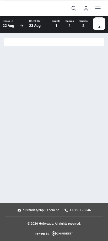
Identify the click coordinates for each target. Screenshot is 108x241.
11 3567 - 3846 (80, 210)
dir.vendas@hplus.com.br (41, 210)
